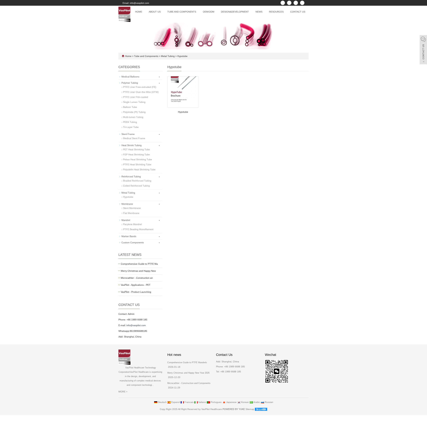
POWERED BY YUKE (234, 409)
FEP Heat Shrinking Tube (136, 154)
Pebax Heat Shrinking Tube (137, 159)
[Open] (423, 50)
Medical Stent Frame (134, 138)
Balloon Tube (130, 107)
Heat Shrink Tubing (131, 145)
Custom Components (132, 242)
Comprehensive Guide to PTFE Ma (139, 264)
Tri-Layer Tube (131, 127)
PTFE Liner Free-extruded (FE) (139, 87)
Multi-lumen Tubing (133, 117)
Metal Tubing (167, 56)
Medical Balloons (130, 76)
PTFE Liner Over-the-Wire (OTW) (141, 92)
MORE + (122, 391)
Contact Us (297, 11)
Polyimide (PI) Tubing (134, 112)
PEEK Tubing (130, 122)
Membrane (127, 204)
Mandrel (125, 220)
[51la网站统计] (261, 409)
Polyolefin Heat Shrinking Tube (139, 169)
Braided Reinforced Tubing (137, 180)
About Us (155, 11)
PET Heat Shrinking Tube (136, 149)
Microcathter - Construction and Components (188, 383)
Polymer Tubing (129, 82)
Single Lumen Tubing (134, 102)
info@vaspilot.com (136, 325)
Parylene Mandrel (132, 224)
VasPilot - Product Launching (136, 292)
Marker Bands (128, 236)
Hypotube (182, 56)
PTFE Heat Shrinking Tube (137, 164)
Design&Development (235, 11)
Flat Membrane (131, 213)
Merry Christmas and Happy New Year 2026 (188, 373)
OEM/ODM (208, 11)
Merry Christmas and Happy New (138, 271)
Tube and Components (181, 11)
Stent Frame (128, 134)
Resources (276, 11)
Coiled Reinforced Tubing (136, 185)
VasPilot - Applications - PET (135, 285)
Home (138, 11)
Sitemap (250, 409)
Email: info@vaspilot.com (135, 3)
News (259, 11)
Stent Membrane (132, 208)
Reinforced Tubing (131, 176)
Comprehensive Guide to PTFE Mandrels (187, 362)
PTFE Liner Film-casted (135, 97)
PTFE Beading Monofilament (138, 229)
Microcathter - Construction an (137, 278)
